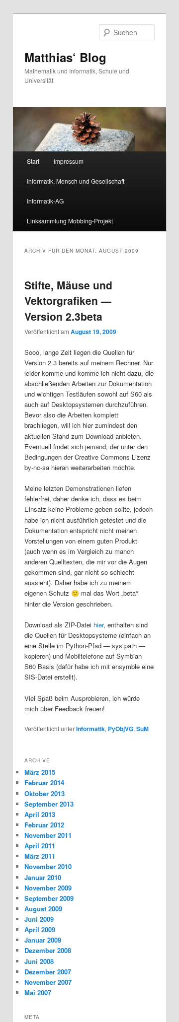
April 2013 (39, 814)
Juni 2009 (39, 919)
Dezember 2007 (47, 971)
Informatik (90, 728)
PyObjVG (120, 728)
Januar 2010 (42, 877)
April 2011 (39, 845)
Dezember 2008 (47, 950)
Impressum (69, 161)
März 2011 (39, 856)
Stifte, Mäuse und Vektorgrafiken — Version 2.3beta (68, 300)
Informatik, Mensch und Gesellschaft (75, 181)
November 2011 (48, 835)
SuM (142, 728)
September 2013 (49, 804)
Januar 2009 (42, 940)
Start (33, 161)
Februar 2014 (44, 782)
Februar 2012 (44, 824)
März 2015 (39, 772)
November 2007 (48, 982)
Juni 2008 (39, 961)
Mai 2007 (37, 992)
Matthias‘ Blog (65, 57)
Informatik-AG (45, 201)
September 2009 (49, 898)
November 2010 (48, 866)
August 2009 (43, 908)
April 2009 (39, 929)
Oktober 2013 (44, 793)
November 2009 (48, 887)
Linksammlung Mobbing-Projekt (70, 220)
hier (98, 624)
